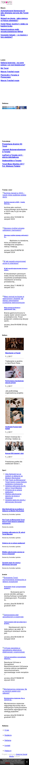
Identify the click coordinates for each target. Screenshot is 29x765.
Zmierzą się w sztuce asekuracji (13, 543)
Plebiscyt (7, 751)
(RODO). (7, 763)
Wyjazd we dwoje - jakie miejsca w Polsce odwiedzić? (14, 19)
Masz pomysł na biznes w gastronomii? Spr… (12, 308)
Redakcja (8, 735)
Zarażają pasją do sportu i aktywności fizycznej (15, 501)
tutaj (13, 764)
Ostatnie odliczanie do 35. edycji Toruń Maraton (15, 487)
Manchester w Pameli (12, 353)
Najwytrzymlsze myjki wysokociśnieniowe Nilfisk (12, 30)
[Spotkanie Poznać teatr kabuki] (14, 423)
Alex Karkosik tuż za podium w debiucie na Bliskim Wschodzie (14, 476)
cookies (19, 760)
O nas (6, 730)
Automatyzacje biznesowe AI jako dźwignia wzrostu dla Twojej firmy (14, 13)
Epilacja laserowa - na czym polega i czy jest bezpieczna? (13, 64)
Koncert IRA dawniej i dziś (14, 453)
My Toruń (5, 68)
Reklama (7, 740)
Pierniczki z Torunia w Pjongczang (10, 76)
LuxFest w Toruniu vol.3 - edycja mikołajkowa (12, 156)
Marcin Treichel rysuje (10, 72)
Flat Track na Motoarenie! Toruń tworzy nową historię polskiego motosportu (16, 482)
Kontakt (7, 745)
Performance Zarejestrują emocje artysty (14, 382)
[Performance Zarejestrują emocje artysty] (14, 377)
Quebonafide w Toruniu (11, 161)
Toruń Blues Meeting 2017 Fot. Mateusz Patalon (13, 165)
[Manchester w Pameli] (14, 349)
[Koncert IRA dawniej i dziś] (14, 450)
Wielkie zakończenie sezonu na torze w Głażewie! (13, 496)
